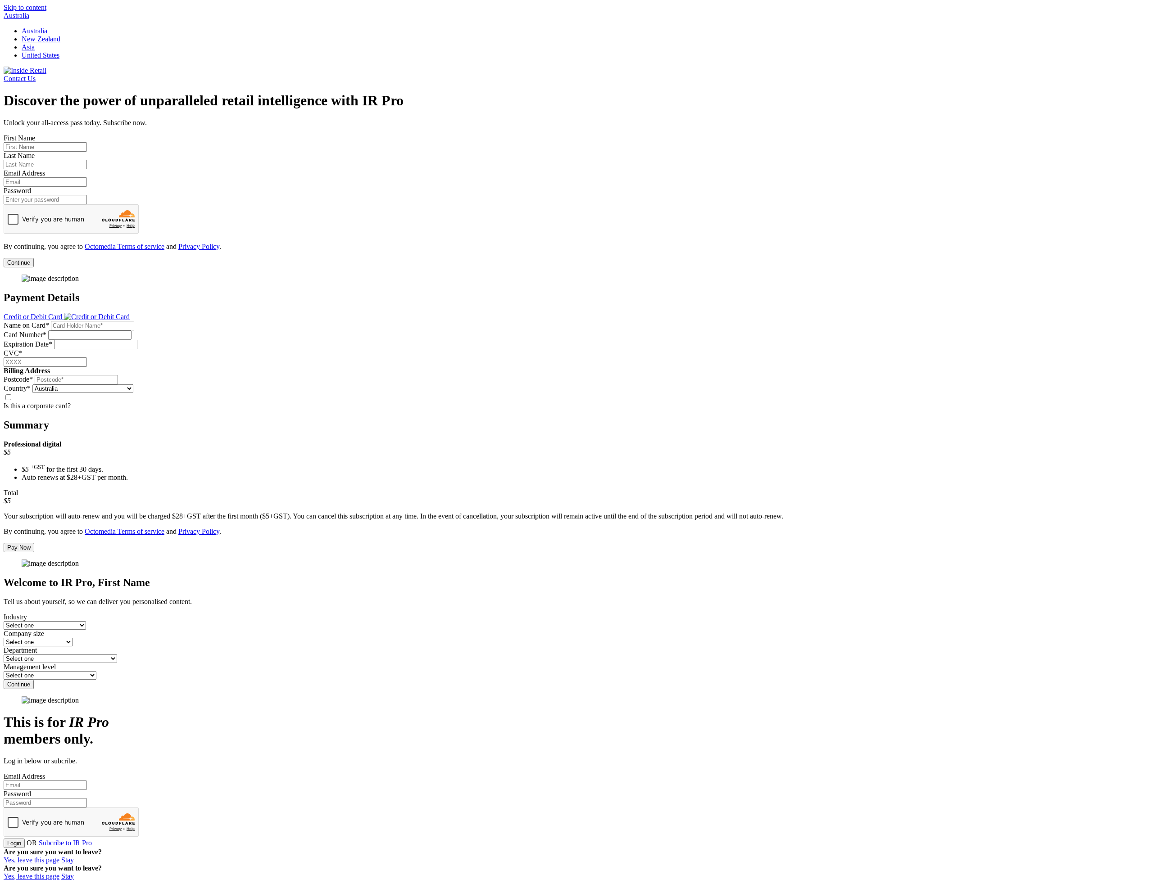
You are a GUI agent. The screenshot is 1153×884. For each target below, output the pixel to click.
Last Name (19, 155)
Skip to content (25, 7)
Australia (16, 15)
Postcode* (18, 379)
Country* (17, 388)
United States (40, 55)
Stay (67, 860)
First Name (19, 138)
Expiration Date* (28, 344)
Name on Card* (26, 325)
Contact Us (20, 78)
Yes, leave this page (31, 860)
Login (14, 843)
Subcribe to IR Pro (65, 843)
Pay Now (19, 547)
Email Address (24, 173)
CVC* (13, 353)
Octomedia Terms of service (124, 246)
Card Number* (25, 334)
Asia (28, 47)
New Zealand (41, 39)
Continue (18, 262)
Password (17, 190)
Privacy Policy (198, 246)
